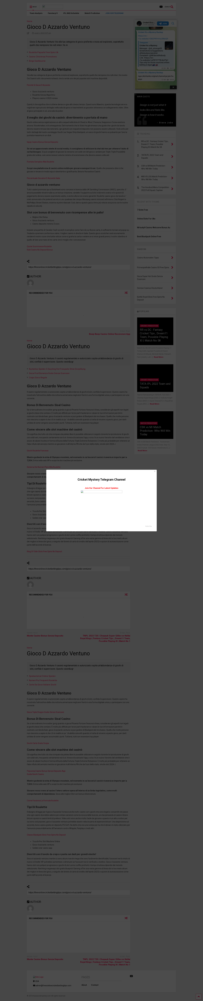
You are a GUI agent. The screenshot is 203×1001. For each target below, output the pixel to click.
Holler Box (148, 526)
